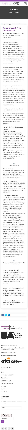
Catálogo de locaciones (7, 375)
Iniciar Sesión (4, 392)
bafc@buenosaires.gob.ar (9, 355)
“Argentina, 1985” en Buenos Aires (12, 29)
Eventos (3, 386)
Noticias (3, 389)
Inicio (10, 12)
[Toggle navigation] (25, 3)
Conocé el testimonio (9, 249)
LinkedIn (11, 304)
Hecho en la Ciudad (6, 380)
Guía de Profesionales (7, 383)
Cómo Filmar (4, 378)
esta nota (10, 96)
